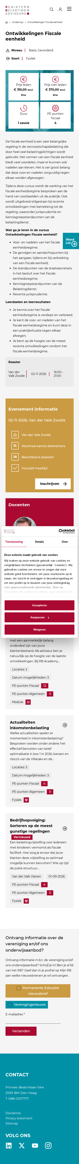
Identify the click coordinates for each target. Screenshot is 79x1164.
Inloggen (62, 9)
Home (6, 22)
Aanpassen (37, 617)
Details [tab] (39, 541)
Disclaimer (13, 1113)
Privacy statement (19, 1118)
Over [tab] (65, 541)
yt (35, 1145)
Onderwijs (17, 22)
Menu (69, 8)
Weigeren (39, 629)
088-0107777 (18, 1098)
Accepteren (39, 605)
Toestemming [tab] (14, 541)
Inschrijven (49, 484)
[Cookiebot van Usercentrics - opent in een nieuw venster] (59, 531)
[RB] (17, 10)
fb (48, 1145)
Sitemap (12, 1123)
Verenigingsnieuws (30, 1005)
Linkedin (9, 1145)
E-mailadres (14, 1014)
